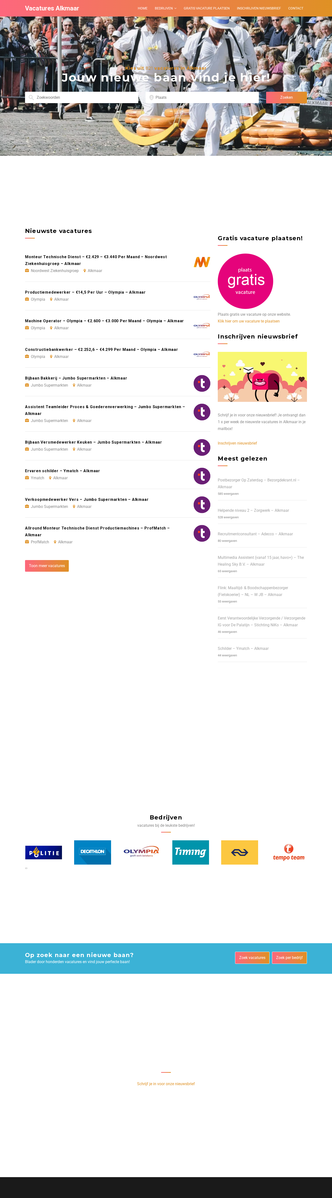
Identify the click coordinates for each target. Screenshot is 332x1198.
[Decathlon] (43, 852)
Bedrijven (164, 8)
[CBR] (288, 852)
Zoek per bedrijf (289, 957)
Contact (295, 8)
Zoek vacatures (252, 957)
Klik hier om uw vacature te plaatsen (249, 321)
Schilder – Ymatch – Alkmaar (243, 648)
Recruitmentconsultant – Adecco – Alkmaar (255, 534)
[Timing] (141, 852)
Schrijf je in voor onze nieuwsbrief (166, 1084)
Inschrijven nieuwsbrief (259, 8)
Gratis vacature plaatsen (207, 8)
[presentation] (25, 868)
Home (143, 8)
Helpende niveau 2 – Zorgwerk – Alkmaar (253, 510)
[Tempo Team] (239, 852)
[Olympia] (92, 852)
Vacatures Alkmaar (52, 8)
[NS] (190, 852)
